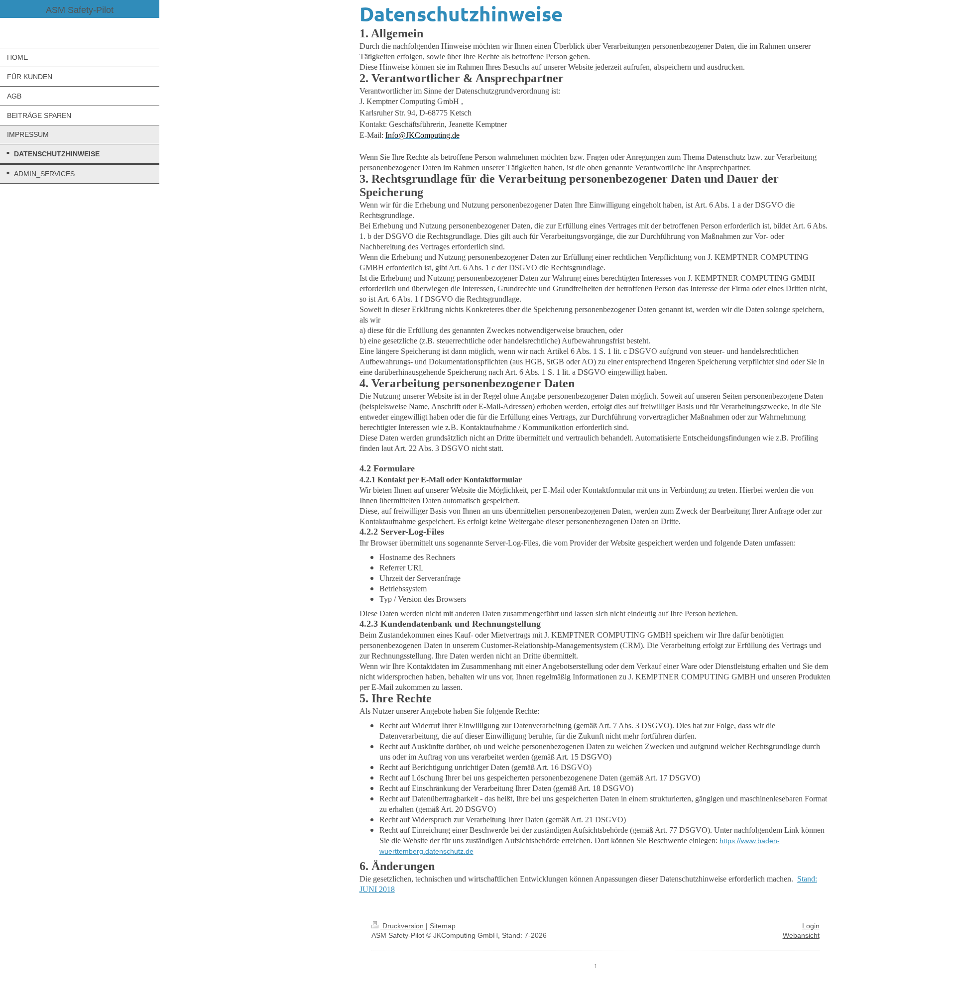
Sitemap (443, 926)
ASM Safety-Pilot (80, 10)
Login (811, 926)
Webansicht (801, 935)
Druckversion (403, 926)
